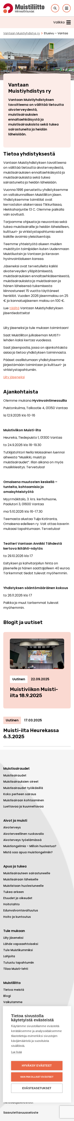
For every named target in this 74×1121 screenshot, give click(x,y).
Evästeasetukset (36, 1088)
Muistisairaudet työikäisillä (23, 788)
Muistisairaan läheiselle (20, 879)
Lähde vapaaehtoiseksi (20, 944)
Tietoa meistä (13, 990)
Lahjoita (9, 956)
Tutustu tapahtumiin (18, 962)
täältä (14, 308)
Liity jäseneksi (14, 377)
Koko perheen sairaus (19, 794)
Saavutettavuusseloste (20, 1112)
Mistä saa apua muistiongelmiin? (28, 852)
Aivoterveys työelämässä (22, 840)
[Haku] (55, 8)
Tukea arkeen (13, 892)
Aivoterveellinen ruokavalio (23, 834)
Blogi (7, 996)
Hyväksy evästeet (37, 1065)
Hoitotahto (11, 904)
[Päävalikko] (66, 8)
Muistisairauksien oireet (20, 781)
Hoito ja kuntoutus (17, 917)
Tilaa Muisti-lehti (15, 969)
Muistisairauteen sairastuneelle (26, 873)
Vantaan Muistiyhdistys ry (21, 33)
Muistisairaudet (14, 775)
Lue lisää (16, 1052)
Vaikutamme (12, 1002)
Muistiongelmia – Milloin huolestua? (29, 846)
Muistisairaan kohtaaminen (23, 800)
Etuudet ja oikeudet (17, 898)
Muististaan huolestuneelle (23, 886)
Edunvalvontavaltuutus (20, 910)
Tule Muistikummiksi (18, 950)
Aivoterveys (12, 827)
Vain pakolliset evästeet (36, 1077)
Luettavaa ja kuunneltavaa (23, 806)
